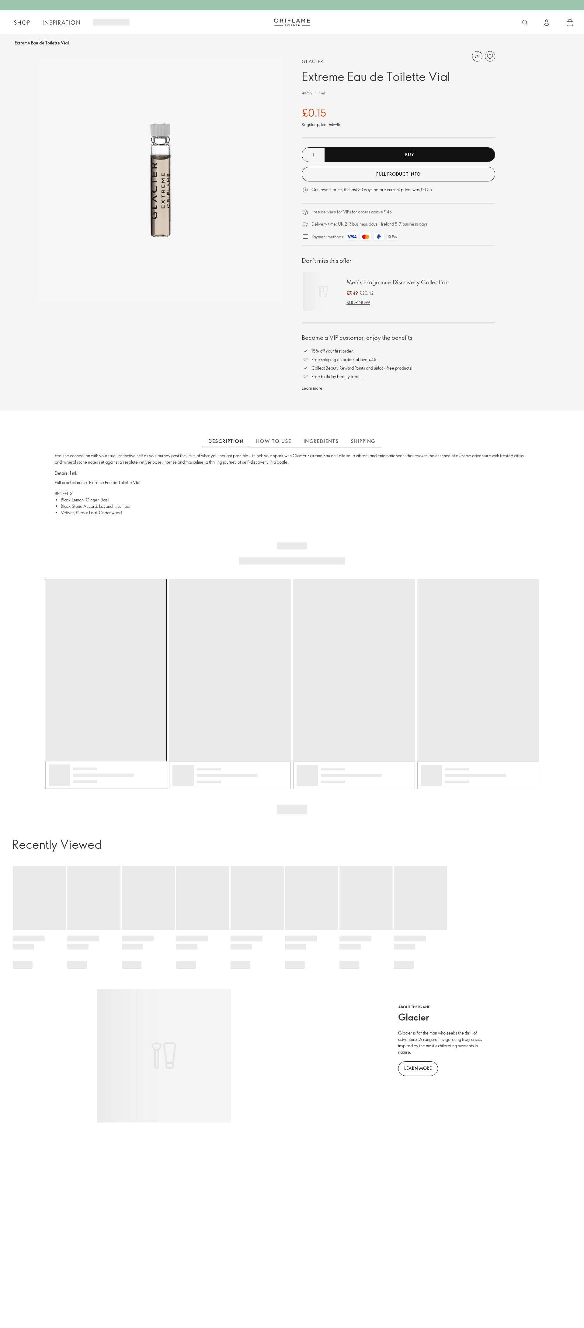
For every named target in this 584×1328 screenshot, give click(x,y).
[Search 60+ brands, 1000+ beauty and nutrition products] (525, 22)
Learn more (312, 388)
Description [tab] (226, 441)
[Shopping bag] (570, 22)
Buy (409, 154)
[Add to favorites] (490, 56)
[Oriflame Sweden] (292, 22)
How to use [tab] (273, 441)
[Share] (477, 56)
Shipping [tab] (363, 441)
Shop (22, 22)
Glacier (313, 61)
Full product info (398, 174)
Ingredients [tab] (321, 441)
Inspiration (62, 22)
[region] (160, 180)
